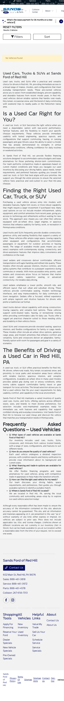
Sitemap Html (37, 679)
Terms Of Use (20, 680)
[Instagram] (12, 600)
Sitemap (28, 679)
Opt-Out (53, 679)
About (51, 614)
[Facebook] (6, 600)
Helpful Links (38, 616)
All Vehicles (24, 616)
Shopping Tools (10, 616)
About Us (52, 625)
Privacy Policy (13, 679)
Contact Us (16, 567)
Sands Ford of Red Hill (6, 679)
